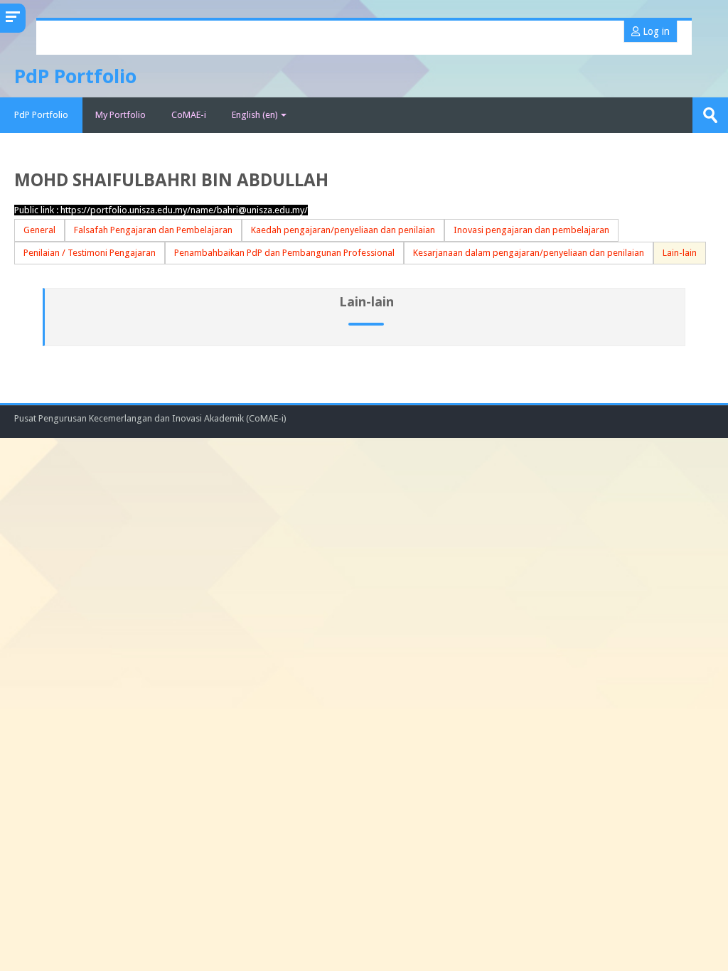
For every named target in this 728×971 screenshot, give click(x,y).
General (39, 230)
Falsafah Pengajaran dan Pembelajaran (153, 230)
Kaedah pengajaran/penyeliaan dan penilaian (343, 230)
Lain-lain (680, 252)
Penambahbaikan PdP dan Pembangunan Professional (284, 252)
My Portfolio (120, 114)
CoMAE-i (188, 114)
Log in (655, 31)
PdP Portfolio (41, 114)
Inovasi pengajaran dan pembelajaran (531, 230)
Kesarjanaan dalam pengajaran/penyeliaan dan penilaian (528, 252)
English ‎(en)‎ (255, 114)
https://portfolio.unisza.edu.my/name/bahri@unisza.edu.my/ (184, 210)
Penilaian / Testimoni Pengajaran (89, 252)
